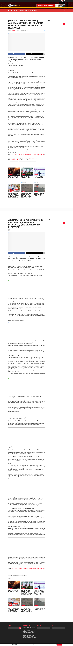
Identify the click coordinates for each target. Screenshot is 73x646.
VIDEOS (35, 10)
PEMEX (28, 30)
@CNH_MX (14, 154)
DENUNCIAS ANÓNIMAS (20, 10)
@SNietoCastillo (32, 154)
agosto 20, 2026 (24, 182)
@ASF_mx (22, 154)
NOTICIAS (13, 10)
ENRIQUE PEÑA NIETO (16, 575)
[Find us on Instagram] (64, 1)
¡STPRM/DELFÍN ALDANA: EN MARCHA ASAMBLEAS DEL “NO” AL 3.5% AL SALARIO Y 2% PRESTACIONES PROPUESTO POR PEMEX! (13, 195)
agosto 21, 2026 (11, 592)
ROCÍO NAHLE (24, 575)
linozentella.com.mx (14, 159)
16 (40, 182)
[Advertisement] (36, 15)
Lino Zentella (13, 30)
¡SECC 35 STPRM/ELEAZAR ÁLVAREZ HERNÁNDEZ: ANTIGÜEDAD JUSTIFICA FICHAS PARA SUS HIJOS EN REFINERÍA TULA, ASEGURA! (26, 195)
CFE (11, 575)
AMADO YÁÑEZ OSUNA (14, 161)
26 (40, 610)
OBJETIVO (27, 10)
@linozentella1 (17, 158)
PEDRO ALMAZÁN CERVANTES (30, 161)
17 (27, 596)
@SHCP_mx (42, 154)
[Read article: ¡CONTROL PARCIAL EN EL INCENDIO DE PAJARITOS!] (14, 172)
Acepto (59, 644)
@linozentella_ (31, 158)
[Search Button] (64, 10)
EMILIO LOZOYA (21, 161)
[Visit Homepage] (14, 5)
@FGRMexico (26, 154)
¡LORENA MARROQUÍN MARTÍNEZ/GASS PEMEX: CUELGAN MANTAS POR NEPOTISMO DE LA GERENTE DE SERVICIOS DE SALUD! (26, 179)
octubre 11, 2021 (19, 30)
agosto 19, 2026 (36, 610)
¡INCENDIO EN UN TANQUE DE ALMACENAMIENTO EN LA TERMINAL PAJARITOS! (39, 194)
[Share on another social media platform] (44, 54)
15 (27, 182)
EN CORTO (31, 10)
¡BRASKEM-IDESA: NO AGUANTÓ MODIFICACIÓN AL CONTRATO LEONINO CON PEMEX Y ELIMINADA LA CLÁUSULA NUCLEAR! (39, 179)
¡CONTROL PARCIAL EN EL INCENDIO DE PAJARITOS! (13, 177)
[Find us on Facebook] (61, 1)
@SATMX (37, 154)
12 (27, 199)
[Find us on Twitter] (62, 1)
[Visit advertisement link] (50, 5)
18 (40, 596)
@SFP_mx (18, 154)
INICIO (9, 10)
